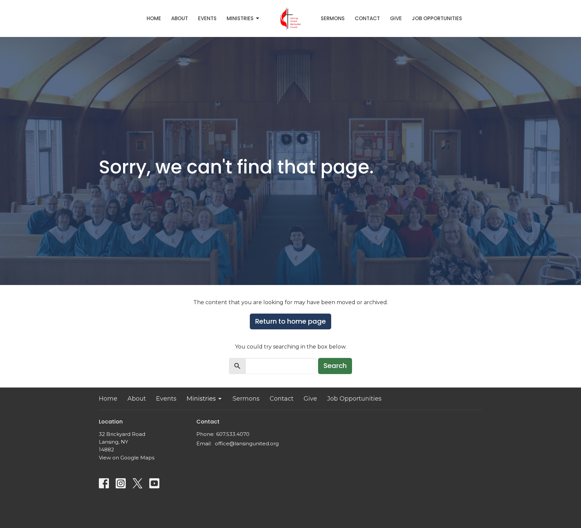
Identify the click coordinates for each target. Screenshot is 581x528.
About (179, 18)
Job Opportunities (437, 18)
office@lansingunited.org (247, 443)
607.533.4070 (232, 434)
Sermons (333, 18)
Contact (367, 18)
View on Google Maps (126, 457)
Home (154, 18)
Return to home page (290, 321)
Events (207, 18)
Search (335, 365)
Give (396, 18)
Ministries (240, 18)
